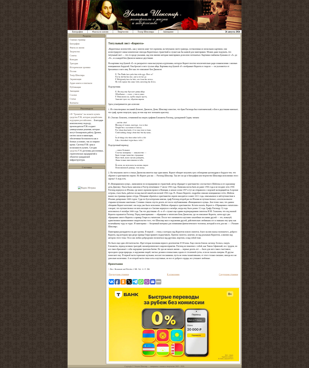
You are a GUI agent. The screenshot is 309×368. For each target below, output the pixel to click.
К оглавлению (173, 274)
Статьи (73, 98)
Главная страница (77, 39)
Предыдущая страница (119, 274)
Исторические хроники (80, 67)
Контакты (74, 102)
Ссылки (73, 94)
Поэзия (73, 71)
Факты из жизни (100, 31)
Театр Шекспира (146, 31)
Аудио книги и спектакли (81, 83)
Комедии (74, 59)
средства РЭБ (76, 150)
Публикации (75, 87)
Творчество (122, 31)
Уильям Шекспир (140, 366)
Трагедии (74, 63)
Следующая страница (228, 274)
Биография (77, 31)
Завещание (168, 31)
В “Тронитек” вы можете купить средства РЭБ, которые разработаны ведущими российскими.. (86, 117)
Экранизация (75, 79)
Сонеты (73, 55)
